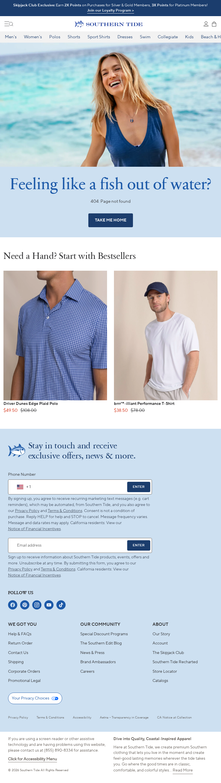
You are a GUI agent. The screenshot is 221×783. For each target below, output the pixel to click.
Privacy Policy (27, 510)
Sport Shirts (98, 37)
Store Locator (165, 671)
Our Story (161, 634)
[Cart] (214, 23)
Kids (189, 37)
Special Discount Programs (104, 634)
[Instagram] (36, 605)
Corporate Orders (24, 671)
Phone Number (22, 474)
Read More (183, 770)
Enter (138, 487)
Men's (11, 37)
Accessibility (82, 718)
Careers (87, 671)
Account (160, 643)
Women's (33, 37)
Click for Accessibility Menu (32, 759)
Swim (145, 37)
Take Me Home (110, 220)
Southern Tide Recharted (175, 662)
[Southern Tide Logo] (108, 23)
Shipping (16, 662)
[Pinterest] (24, 605)
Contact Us (18, 652)
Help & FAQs (19, 634)
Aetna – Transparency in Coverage (124, 718)
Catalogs (160, 680)
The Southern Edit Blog (101, 643)
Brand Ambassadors (98, 662)
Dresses (125, 37)
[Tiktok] (61, 605)
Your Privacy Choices (30, 698)
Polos (54, 37)
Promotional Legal (24, 680)
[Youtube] (49, 605)
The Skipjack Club (168, 652)
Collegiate (168, 37)
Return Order (20, 643)
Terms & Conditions (65, 510)
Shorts (74, 37)
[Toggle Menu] (9, 23)
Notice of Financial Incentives (34, 575)
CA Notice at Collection (174, 718)
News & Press (92, 652)
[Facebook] (12, 605)
